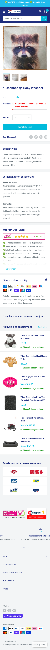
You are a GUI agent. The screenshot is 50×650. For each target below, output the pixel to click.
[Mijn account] (40, 11)
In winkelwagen (25, 127)
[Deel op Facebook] (31, 137)
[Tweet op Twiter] (41, 137)
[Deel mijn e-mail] (45, 137)
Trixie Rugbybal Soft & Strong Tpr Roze (33, 378)
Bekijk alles (42, 327)
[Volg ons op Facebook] (4, 610)
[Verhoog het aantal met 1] (29, 117)
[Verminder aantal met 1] (15, 117)
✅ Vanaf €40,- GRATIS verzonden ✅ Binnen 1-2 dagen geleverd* (25, 3)
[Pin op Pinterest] (36, 137)
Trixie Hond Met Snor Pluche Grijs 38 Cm (32, 336)
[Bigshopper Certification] (36, 507)
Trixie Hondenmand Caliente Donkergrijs (32, 439)
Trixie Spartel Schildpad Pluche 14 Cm (34, 357)
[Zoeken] (44, 18)
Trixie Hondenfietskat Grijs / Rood (32, 419)
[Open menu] (4, 12)
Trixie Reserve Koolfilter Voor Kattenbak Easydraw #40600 (33, 398)
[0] (45, 11)
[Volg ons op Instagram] (9, 610)
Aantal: (6, 117)
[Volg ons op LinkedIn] (14, 610)
